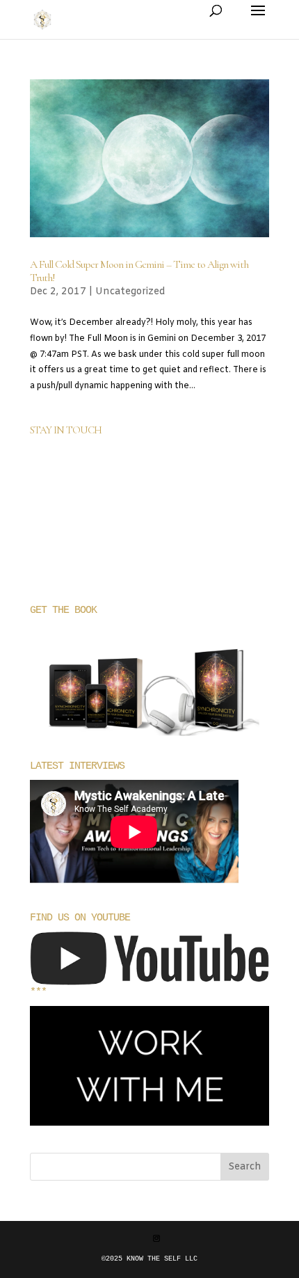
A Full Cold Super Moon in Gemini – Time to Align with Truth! (139, 271)
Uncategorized (130, 291)
